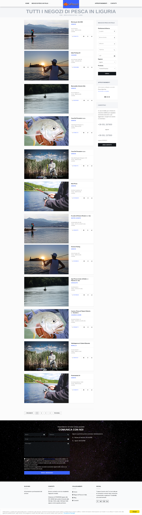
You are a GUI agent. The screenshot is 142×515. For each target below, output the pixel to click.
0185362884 (76, 67)
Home (27, 3)
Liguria (81, 15)
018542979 (75, 230)
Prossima (57, 413)
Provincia (100, 65)
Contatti (114, 3)
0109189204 (76, 295)
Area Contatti (107, 144)
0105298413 (76, 261)
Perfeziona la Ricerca (104, 28)
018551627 (75, 357)
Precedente (29, 413)
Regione (100, 59)
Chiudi (134, 512)
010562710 (75, 132)
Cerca (107, 73)
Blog (75, 497)
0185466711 (76, 327)
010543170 (75, 36)
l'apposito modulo (53, 493)
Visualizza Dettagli (69, 513)
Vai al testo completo (103, 91)
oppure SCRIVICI (102, 140)
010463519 (75, 389)
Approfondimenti (101, 3)
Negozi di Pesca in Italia (40, 3)
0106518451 (76, 100)
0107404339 (76, 198)
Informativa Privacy (49, 459)
